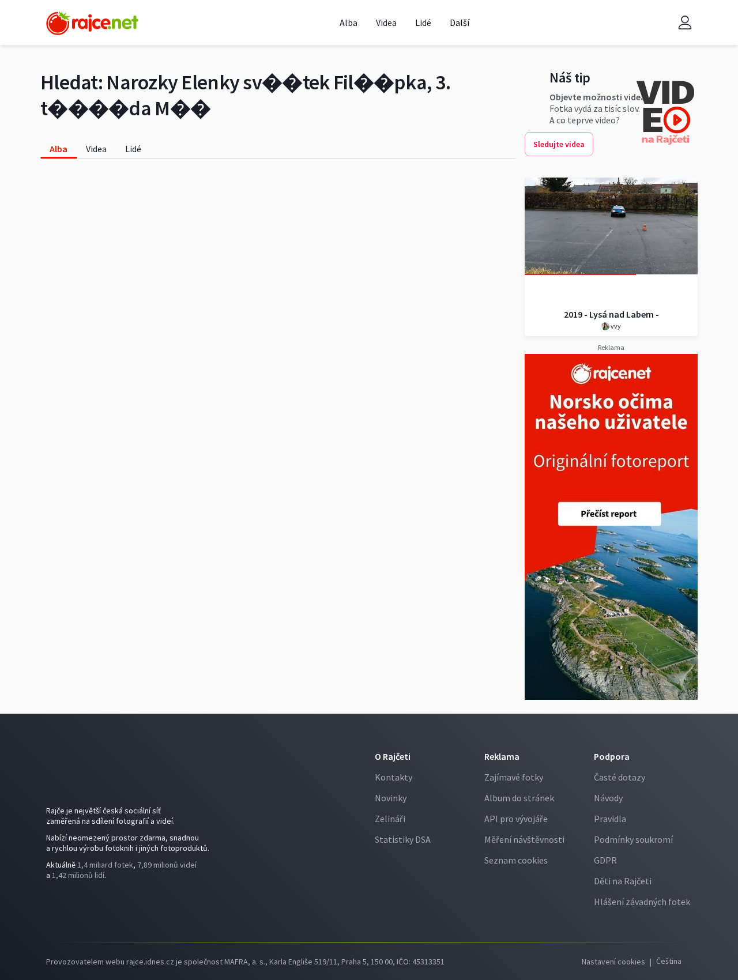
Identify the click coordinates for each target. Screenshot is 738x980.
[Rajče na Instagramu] (73, 907)
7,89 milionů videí (167, 865)
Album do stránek (519, 798)
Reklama (501, 756)
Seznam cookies (516, 860)
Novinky (390, 798)
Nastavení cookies (613, 961)
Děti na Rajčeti (623, 881)
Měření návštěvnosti (524, 839)
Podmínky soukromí (633, 839)
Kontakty (393, 777)
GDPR (605, 860)
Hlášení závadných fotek (642, 901)
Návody (608, 798)
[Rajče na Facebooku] (55, 907)
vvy (615, 326)
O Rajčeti (393, 756)
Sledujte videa (559, 144)
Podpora (612, 756)
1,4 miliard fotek (105, 865)
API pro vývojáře (516, 818)
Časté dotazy (619, 777)
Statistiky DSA (403, 839)
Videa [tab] (96, 148)
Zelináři (390, 818)
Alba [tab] (58, 148)
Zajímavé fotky (513, 777)
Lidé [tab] (133, 148)
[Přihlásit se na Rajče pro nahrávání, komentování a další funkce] (685, 23)
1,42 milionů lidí (78, 875)
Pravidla (610, 818)
